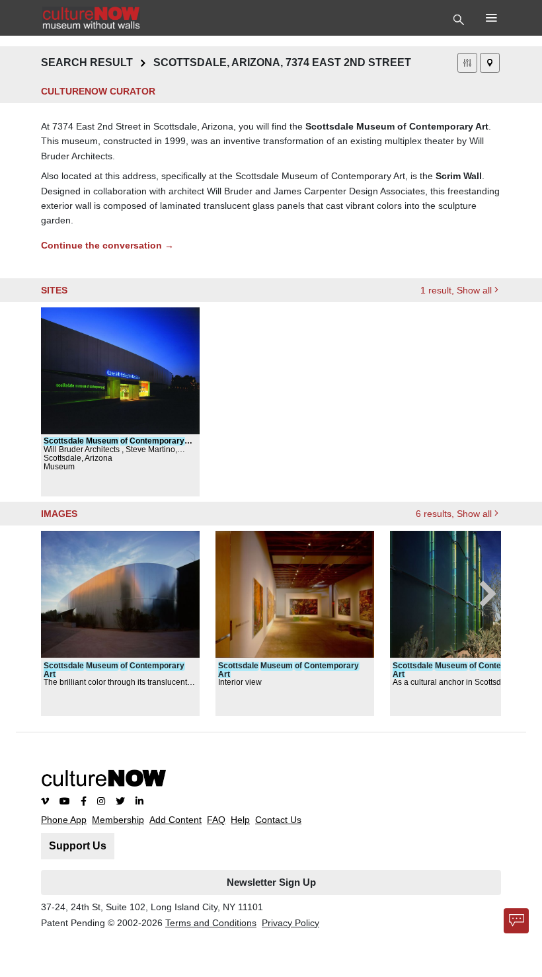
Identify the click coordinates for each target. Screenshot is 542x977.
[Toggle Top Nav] (460, 18)
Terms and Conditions (210, 923)
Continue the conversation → (107, 245)
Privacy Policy (290, 923)
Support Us (77, 845)
